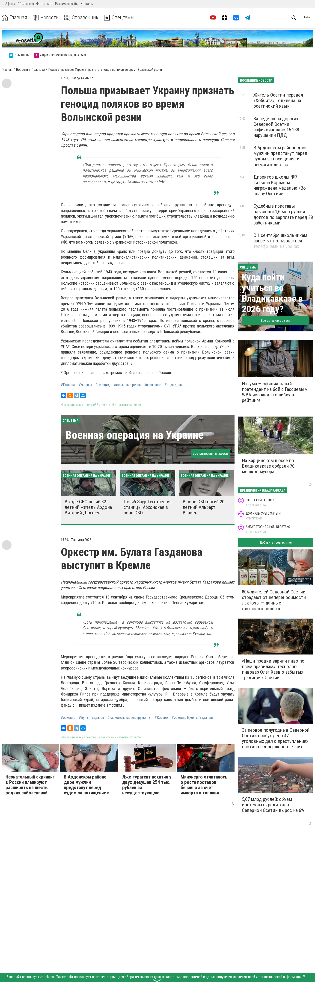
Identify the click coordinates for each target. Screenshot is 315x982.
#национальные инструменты (129, 718)
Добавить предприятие (276, 542)
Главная (18, 18)
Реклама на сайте (66, 4)
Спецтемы (123, 18)
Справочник (85, 18)
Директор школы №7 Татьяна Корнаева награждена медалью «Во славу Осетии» (279, 185)
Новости (49, 18)
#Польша (68, 385)
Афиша (10, 4)
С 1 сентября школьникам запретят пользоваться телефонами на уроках (280, 241)
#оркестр (68, 718)
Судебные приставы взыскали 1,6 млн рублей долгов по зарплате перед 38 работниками (283, 214)
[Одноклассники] (70, 395)
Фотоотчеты (44, 4)
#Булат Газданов (91, 718)
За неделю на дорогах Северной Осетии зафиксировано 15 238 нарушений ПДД (276, 127)
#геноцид (102, 385)
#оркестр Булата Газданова (193, 718)
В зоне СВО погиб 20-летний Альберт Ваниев (204, 507)
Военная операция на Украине (134, 435)
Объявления (26, 4)
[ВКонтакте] (63, 395)
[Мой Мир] (83, 395)
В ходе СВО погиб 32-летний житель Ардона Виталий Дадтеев (88, 507)
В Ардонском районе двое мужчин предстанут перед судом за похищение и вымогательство (280, 156)
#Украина (85, 385)
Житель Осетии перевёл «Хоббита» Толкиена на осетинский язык (278, 100)
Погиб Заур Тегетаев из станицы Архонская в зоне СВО (148, 507)
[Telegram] (76, 395)
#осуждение (174, 385)
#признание (152, 385)
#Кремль (161, 718)
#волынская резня (127, 385)
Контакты (87, 4)
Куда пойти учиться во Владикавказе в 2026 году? (272, 293)
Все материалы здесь (210, 453)
